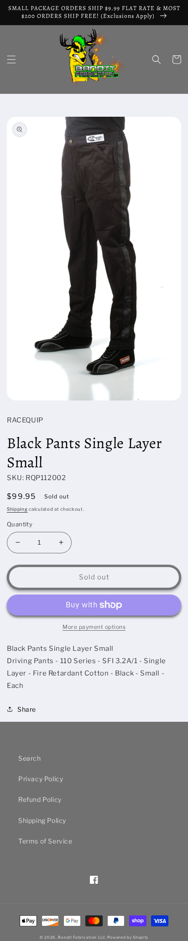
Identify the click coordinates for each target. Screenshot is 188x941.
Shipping (17, 509)
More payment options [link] (94, 626)
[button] (11, 59)
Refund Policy (40, 799)
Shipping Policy (42, 820)
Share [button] (26, 709)
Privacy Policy (40, 779)
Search (29, 758)
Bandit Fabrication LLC (81, 937)
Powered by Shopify (128, 937)
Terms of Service (45, 841)
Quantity (19, 524)
